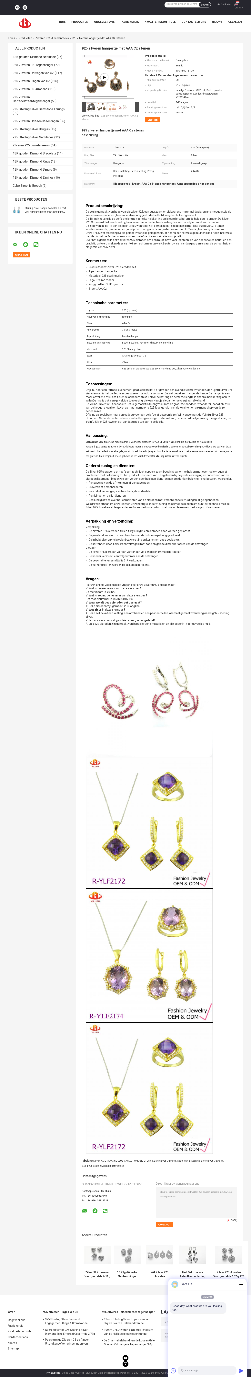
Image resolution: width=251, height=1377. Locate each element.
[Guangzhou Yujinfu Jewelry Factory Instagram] (24, 7)
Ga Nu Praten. (224, 4)
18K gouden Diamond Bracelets (34, 153)
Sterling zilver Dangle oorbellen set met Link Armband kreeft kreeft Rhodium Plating (45, 212)
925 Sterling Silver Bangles (31, 129)
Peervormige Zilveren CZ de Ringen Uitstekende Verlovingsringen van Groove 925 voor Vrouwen (67, 1342)
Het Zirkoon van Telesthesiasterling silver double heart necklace (193, 1274)
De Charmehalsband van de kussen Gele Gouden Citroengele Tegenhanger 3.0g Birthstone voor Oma (129, 1343)
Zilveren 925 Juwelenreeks (52, 38)
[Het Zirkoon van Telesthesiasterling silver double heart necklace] (192, 1255)
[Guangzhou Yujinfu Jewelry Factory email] (18, 244)
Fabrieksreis (129, 21)
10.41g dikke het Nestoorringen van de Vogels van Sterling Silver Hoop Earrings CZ (127, 1274)
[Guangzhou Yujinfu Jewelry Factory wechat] (38, 244)
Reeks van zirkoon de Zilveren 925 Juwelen (200, 1160)
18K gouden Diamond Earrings (33, 177)
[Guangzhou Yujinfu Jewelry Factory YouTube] (17, 7)
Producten (79, 21)
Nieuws (217, 21)
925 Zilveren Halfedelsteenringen (36, 121)
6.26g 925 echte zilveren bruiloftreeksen (103, 1166)
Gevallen (235, 21)
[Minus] (241, 1284)
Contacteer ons (194, 21)
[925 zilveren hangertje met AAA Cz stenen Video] (104, 77)
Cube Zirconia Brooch (27, 185)
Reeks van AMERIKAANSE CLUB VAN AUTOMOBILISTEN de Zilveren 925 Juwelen (132, 1160)
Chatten (152, 119)
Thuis (11, 38)
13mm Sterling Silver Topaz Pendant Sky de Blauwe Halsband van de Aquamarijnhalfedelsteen (127, 1322)
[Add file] (173, 1370)
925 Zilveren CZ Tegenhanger (33, 65)
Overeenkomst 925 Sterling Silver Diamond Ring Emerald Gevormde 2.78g (70, 1331)
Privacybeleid (53, 1372)
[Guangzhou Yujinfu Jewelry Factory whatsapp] (28, 244)
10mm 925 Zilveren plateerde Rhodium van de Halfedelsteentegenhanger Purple (128, 1332)
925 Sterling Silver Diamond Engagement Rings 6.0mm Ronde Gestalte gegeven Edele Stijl (66, 1322)
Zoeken (205, 4)
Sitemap (13, 1348)
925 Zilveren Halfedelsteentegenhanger (31, 99)
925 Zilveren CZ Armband (30, 89)
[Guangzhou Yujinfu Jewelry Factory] (25, 23)
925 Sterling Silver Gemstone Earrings (39, 109)
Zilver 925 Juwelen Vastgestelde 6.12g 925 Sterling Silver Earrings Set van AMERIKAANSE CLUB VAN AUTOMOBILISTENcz (97, 1274)
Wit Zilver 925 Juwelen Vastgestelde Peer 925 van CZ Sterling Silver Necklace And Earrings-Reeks (159, 1274)
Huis (62, 21)
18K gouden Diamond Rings (31, 161)
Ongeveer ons (104, 21)
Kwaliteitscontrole (160, 21)
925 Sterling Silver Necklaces (33, 137)
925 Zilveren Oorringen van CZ (33, 73)
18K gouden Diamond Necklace (34, 57)
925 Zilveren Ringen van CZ (31, 81)
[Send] (241, 1370)
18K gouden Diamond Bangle (32, 169)
